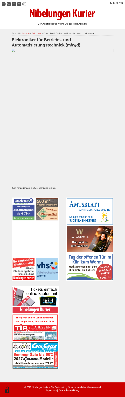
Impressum (51, 390)
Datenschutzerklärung (68, 390)
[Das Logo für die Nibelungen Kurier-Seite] (62, 14)
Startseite (26, 33)
